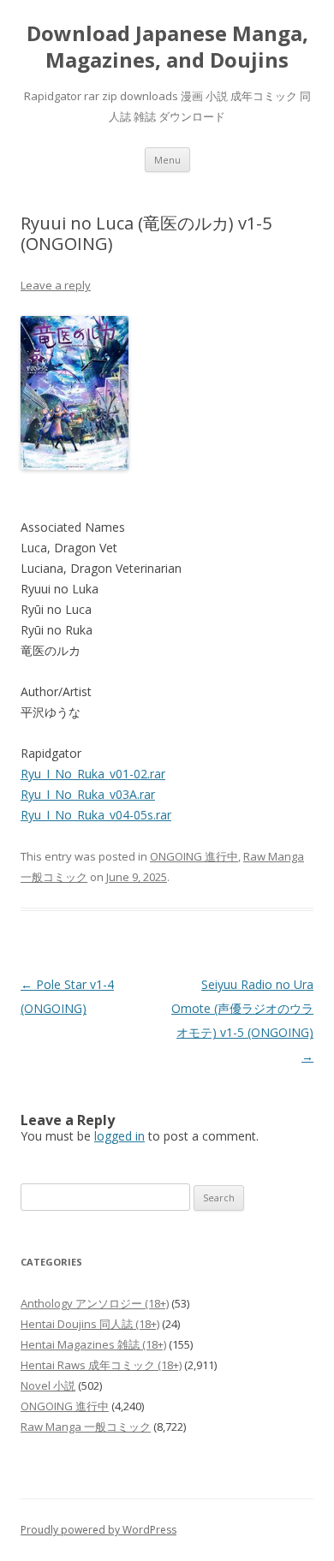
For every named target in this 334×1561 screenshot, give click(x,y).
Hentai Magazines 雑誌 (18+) (93, 1344)
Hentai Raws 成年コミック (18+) (101, 1365)
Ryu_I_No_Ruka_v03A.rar (88, 794)
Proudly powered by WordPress (98, 1529)
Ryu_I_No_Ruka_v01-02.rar (93, 774)
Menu (167, 159)
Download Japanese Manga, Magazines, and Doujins (167, 47)
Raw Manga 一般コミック (86, 1426)
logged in (119, 1136)
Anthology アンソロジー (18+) (95, 1303)
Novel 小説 (48, 1385)
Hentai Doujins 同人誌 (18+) (90, 1324)
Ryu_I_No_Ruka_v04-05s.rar (96, 815)
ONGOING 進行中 (194, 856)
